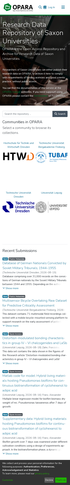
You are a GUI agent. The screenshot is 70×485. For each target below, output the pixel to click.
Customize (7, 480)
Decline (49, 480)
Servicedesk (41, 96)
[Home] (18, 7)
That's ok (61, 480)
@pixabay (62, 103)
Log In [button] (51, 7)
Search (61, 114)
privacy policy (42, 473)
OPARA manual (11, 92)
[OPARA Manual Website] (45, 7)
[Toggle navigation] (63, 7)
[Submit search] (40, 7)
